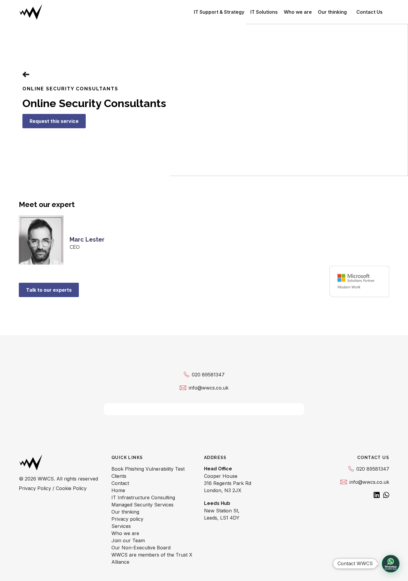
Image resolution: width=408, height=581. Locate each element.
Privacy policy (127, 519)
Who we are (298, 12)
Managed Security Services (142, 505)
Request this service (54, 121)
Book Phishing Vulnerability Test (148, 469)
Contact (120, 483)
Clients (118, 476)
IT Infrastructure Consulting (143, 497)
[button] (391, 564)
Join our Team (128, 540)
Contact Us (369, 12)
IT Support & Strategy (219, 12)
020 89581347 (208, 375)
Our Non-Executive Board (141, 548)
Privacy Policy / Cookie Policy (53, 488)
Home (118, 490)
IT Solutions (264, 12)
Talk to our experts (49, 290)
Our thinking (332, 12)
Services (121, 526)
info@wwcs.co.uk (208, 388)
